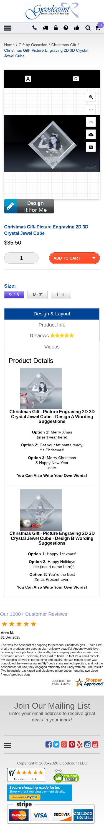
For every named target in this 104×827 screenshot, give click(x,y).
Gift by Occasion (33, 45)
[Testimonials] (77, 28)
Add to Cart (67, 258)
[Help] (67, 28)
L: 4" (61, 294)
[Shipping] (46, 28)
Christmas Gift (63, 45)
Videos (52, 347)
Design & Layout (52, 314)
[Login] (56, 28)
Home (9, 45)
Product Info (52, 325)
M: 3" (37, 294)
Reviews (40, 335)
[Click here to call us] (35, 28)
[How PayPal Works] (39, 792)
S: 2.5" (14, 294)
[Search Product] (88, 28)
